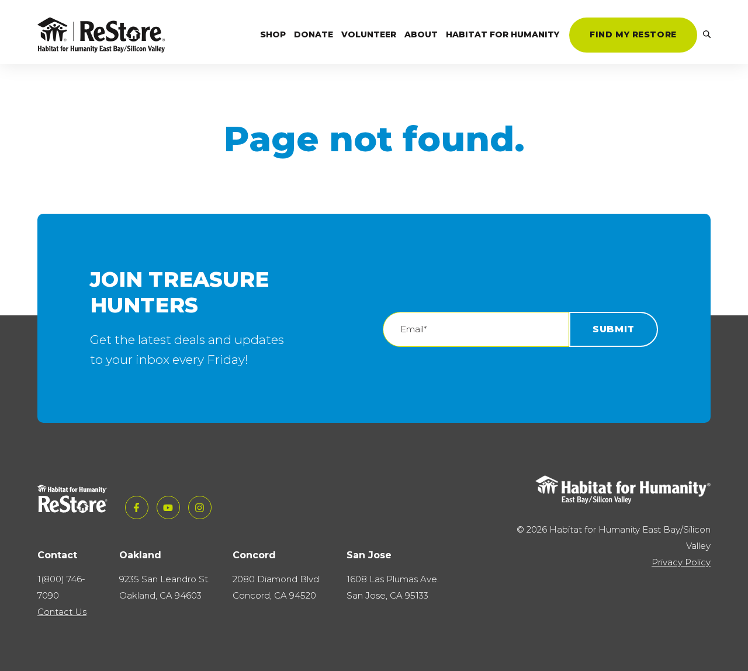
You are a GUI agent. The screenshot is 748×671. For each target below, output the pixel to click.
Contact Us (61, 611)
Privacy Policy (681, 562)
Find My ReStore (633, 34)
